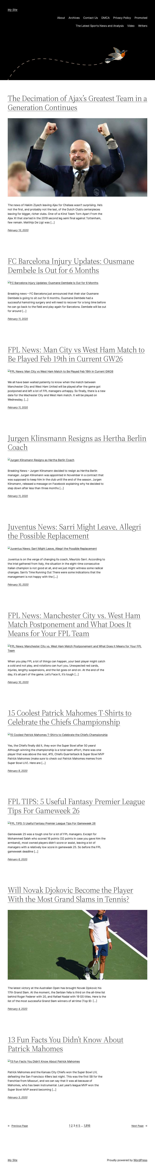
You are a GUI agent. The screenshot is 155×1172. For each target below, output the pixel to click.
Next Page (139, 1125)
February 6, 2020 (17, 859)
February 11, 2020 (18, 318)
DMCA (105, 17)
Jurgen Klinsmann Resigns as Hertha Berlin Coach (77, 443)
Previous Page (18, 1125)
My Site (12, 9)
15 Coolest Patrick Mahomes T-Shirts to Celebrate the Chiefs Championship (69, 717)
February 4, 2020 (17, 1008)
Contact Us (90, 17)
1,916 (87, 1125)
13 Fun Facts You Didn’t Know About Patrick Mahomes (65, 1044)
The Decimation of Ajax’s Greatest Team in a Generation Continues (77, 103)
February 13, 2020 (18, 230)
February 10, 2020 (18, 584)
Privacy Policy (122, 17)
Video (131, 25)
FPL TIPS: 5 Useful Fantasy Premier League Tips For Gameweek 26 (76, 806)
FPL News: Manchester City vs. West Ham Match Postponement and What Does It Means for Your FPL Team (74, 624)
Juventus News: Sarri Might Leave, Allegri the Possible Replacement (74, 531)
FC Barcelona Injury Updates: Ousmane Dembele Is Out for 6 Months (71, 265)
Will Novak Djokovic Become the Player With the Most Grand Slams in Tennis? (70, 894)
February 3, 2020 (17, 1097)
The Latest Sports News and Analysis (100, 25)
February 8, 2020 (17, 770)
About (61, 17)
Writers (142, 25)
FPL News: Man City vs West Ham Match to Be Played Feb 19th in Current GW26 (76, 354)
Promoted (141, 17)
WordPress (140, 1160)
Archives (74, 17)
